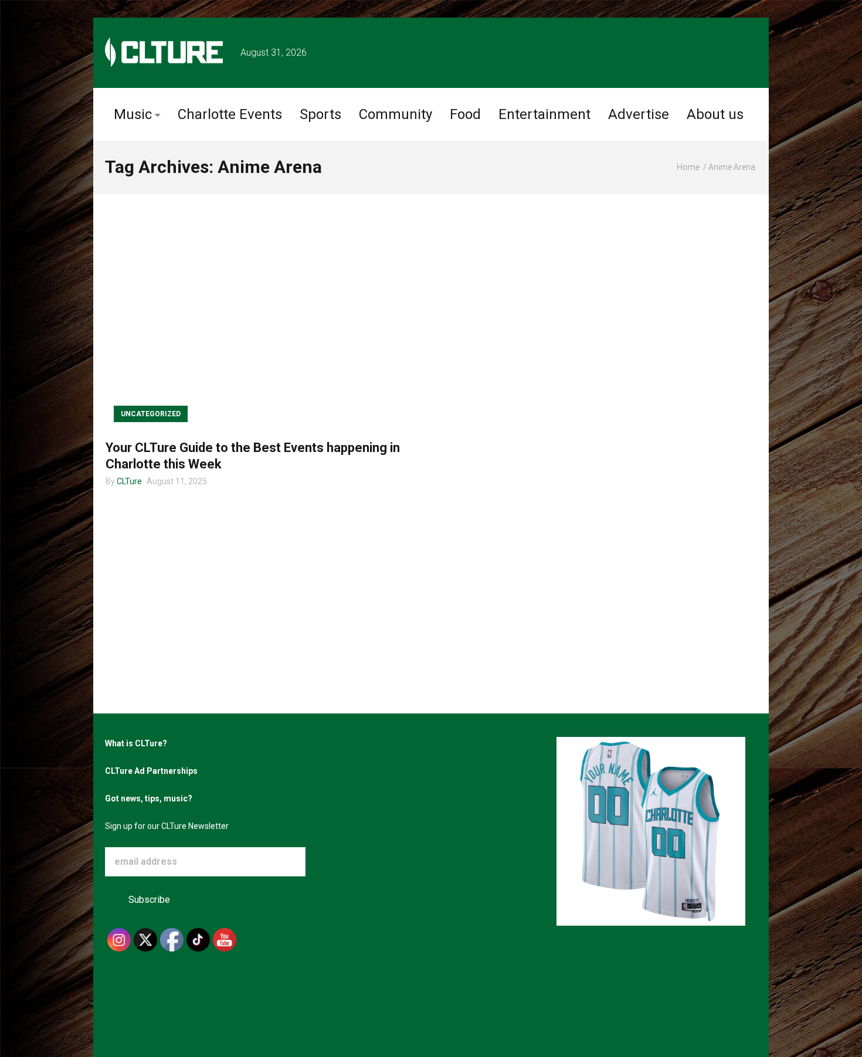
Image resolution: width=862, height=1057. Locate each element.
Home (688, 167)
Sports (320, 114)
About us (715, 114)
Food (465, 114)
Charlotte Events (230, 114)
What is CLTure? (136, 743)
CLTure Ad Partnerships (151, 771)
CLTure (129, 481)
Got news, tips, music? (148, 798)
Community (395, 114)
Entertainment (544, 114)
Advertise (638, 114)
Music (133, 114)
